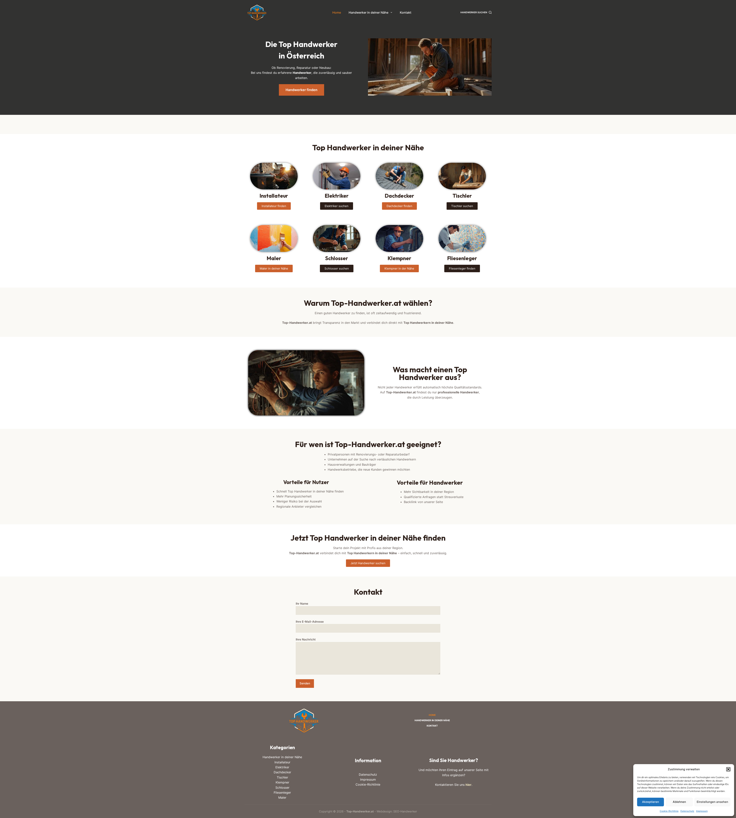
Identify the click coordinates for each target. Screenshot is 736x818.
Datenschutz (687, 811)
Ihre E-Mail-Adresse (310, 621)
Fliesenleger (282, 792)
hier (469, 785)
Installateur (282, 762)
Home (336, 12)
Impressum (702, 811)
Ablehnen (679, 802)
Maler (282, 797)
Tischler (282, 777)
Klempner (282, 782)
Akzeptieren (650, 802)
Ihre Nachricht (306, 639)
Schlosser (282, 787)
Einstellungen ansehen (712, 802)
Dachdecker (282, 772)
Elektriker (282, 767)
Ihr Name (302, 603)
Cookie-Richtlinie (669, 811)
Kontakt (405, 12)
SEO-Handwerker (405, 811)
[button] (728, 769)
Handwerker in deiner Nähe (368, 12)
